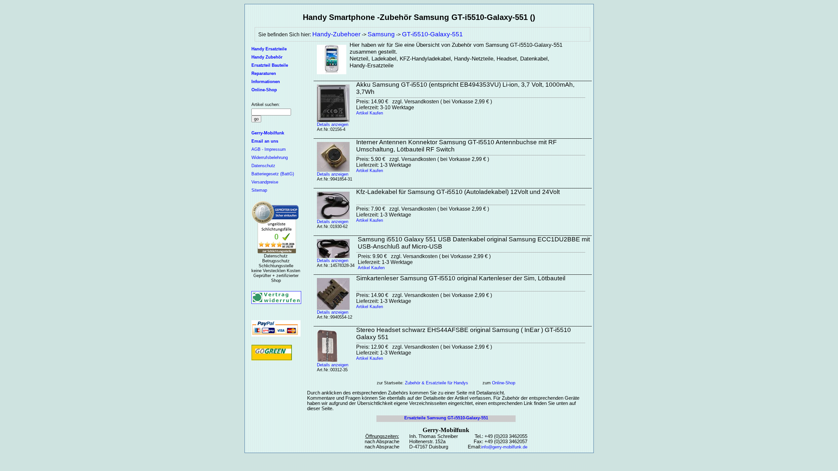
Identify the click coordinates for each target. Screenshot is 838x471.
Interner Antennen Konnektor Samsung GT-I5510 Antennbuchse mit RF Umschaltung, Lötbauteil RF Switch (456, 146)
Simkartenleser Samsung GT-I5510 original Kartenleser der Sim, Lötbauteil (460, 278)
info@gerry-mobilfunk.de (504, 447)
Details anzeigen (332, 124)
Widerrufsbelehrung (269, 157)
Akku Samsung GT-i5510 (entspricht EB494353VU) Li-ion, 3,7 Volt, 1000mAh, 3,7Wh (465, 88)
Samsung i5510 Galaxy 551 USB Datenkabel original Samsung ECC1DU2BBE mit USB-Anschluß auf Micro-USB (474, 243)
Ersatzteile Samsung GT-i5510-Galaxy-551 (446, 417)
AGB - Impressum (268, 149)
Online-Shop (503, 382)
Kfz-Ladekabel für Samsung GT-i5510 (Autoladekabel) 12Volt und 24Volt (458, 191)
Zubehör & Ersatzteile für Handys (436, 382)
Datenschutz (263, 165)
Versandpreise (264, 182)
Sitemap (259, 190)
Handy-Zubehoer (336, 34)
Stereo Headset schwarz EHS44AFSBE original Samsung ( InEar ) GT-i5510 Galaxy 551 (463, 333)
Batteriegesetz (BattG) (272, 173)
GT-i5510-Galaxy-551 (432, 34)
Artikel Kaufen (369, 113)
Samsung (381, 34)
